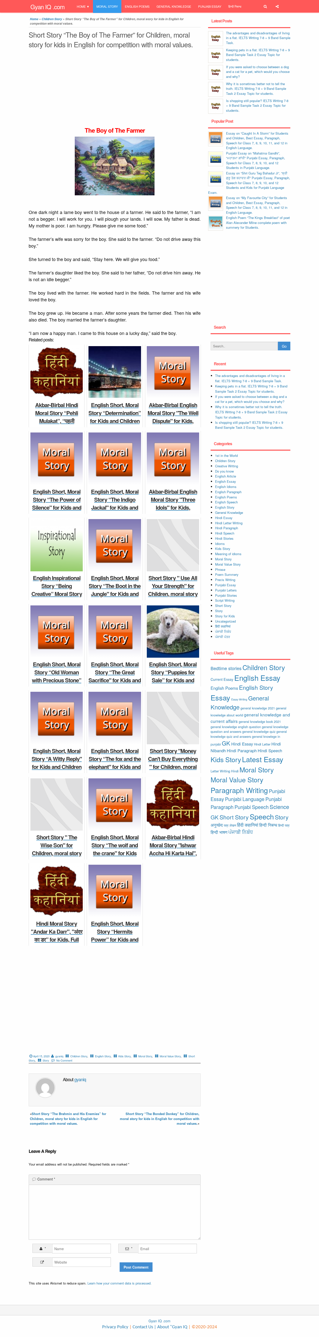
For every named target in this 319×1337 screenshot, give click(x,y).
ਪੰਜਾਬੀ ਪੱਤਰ (222, 636)
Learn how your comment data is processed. (119, 1283)
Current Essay (222, 679)
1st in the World (226, 455)
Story (46, 1060)
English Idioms (226, 486)
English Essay (225, 481)
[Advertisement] (115, 89)
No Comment (64, 1060)
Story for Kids (225, 616)
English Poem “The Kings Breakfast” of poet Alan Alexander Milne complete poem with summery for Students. (258, 222)
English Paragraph (228, 491)
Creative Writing (226, 466)
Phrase (220, 569)
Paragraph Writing (239, 790)
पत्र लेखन (230, 825)
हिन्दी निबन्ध (234, 6)
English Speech (226, 502)
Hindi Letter (262, 744)
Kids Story (124, 1056)
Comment (46, 1179)
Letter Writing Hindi (225, 771)
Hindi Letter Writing (228, 523)
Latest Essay (262, 759)
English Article (225, 476)
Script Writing (225, 600)
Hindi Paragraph (226, 528)
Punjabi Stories (226, 595)
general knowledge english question (236, 726)
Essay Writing (239, 699)
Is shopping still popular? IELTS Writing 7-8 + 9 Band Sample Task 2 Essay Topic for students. (257, 105)
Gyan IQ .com (47, 6)
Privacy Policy (115, 1327)
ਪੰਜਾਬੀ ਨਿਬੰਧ (223, 631)
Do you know (224, 471)
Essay (220, 697)
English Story (103, 1056)
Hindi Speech (224, 533)
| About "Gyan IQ (170, 1327)
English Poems (137, 6)
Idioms (220, 543)
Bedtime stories (226, 668)
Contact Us (142, 1327)
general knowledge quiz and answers (249, 734)
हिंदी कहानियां (223, 626)
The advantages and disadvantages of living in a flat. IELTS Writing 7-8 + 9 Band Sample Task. (258, 38)
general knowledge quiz (258, 731)
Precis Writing (225, 579)
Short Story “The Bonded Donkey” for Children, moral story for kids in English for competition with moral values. (159, 1118)
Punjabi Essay (209, 6)
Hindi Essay (224, 517)
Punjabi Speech (252, 806)
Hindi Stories (224, 538)
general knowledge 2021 (257, 708)
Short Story (223, 605)
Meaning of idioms (228, 553)
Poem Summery (227, 574)
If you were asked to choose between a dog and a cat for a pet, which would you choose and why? (258, 71)
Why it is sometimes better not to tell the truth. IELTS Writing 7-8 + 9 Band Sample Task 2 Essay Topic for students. (256, 88)
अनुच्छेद (217, 825)
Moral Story (107, 6)
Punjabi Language (244, 799)
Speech (262, 816)
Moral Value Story (170, 1056)
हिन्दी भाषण (219, 832)
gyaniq (59, 1056)
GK (226, 743)
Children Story (52, 19)
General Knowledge (174, 6)
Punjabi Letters (226, 590)
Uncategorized (225, 621)
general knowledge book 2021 (260, 721)
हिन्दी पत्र (284, 825)
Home (81, 6)
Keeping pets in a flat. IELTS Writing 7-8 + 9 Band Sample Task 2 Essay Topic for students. (258, 55)
